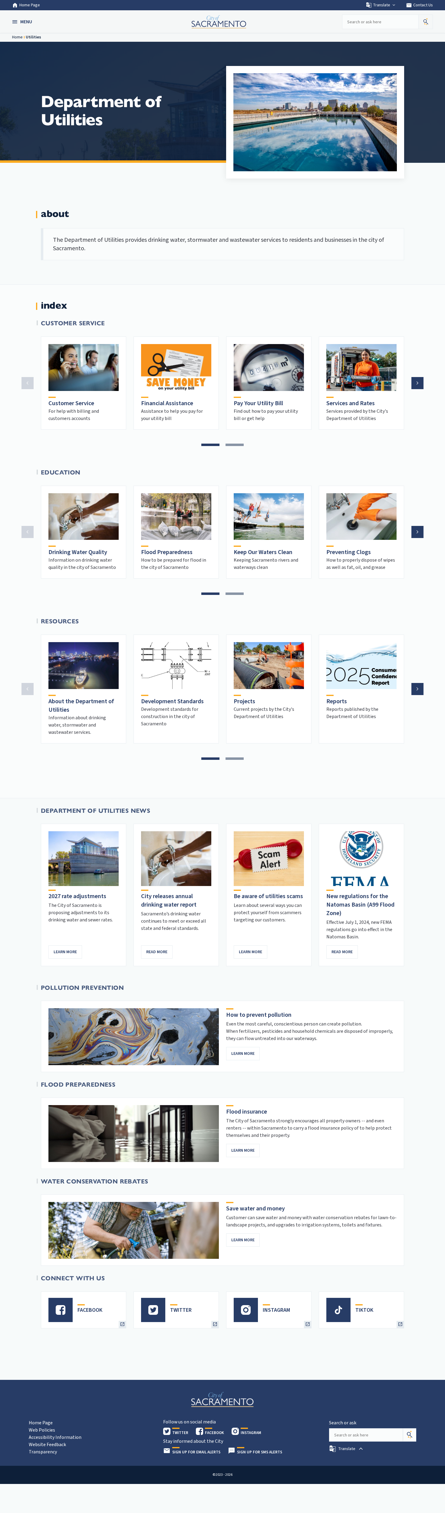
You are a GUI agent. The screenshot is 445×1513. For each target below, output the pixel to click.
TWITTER (181, 1310)
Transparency (43, 1452)
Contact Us (419, 5)
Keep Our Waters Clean (263, 552)
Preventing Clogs (348, 552)
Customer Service (71, 403)
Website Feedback (47, 1444)
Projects (244, 701)
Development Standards (172, 701)
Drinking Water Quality (77, 552)
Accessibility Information (55, 1437)
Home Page (29, 5)
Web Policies (42, 1430)
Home (17, 37)
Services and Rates (350, 403)
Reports (336, 701)
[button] (22, 21)
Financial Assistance (167, 403)
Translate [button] (381, 5)
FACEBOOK (89, 1310)
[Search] (409, 1435)
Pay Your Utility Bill (258, 403)
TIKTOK (364, 1310)
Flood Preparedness (167, 552)
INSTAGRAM (276, 1310)
